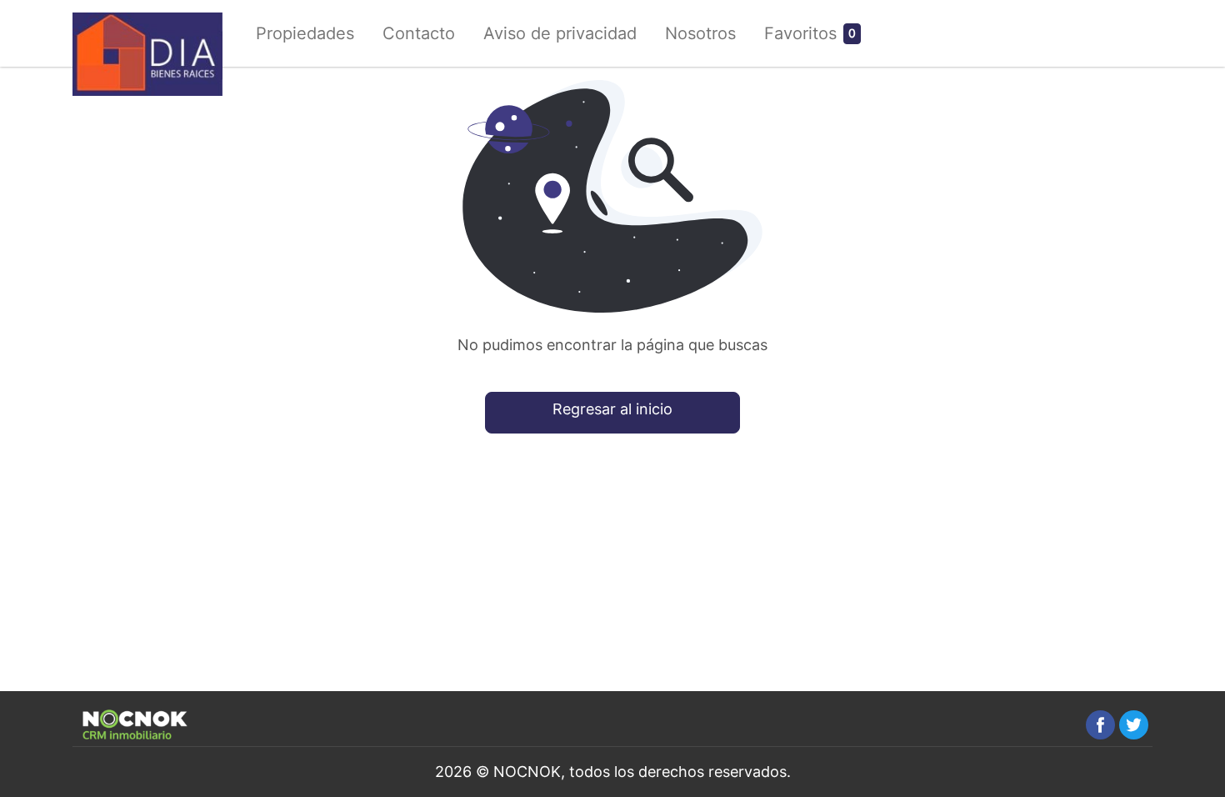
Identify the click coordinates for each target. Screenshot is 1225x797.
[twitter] (1133, 724)
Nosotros (700, 33)
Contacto (418, 33)
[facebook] (1100, 724)
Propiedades (305, 33)
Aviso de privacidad (560, 33)
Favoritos (800, 33)
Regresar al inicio (612, 409)
